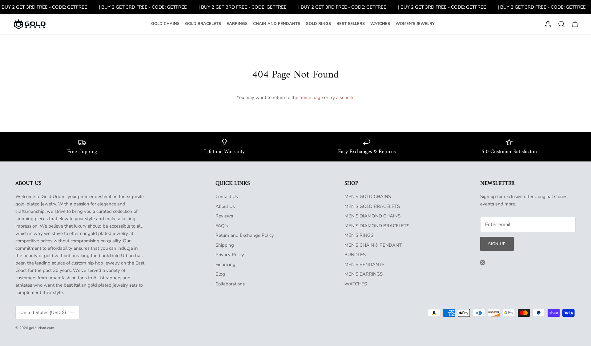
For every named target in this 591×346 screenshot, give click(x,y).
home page (311, 97)
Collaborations (230, 284)
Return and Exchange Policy (244, 235)
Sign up (497, 244)
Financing (225, 264)
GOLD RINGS (318, 23)
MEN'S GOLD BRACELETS (372, 206)
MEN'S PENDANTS (364, 264)
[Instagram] (482, 262)
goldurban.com (41, 327)
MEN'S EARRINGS (363, 274)
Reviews (224, 216)
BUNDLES (355, 255)
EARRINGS (237, 23)
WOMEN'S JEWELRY (415, 23)
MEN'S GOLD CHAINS (367, 196)
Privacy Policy (229, 255)
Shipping (224, 245)
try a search (341, 97)
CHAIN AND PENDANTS (276, 23)
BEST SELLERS (350, 23)
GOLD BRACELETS (203, 23)
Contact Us (226, 196)
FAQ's (221, 226)
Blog (220, 274)
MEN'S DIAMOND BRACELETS (376, 226)
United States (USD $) (43, 312)
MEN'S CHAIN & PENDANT (373, 245)
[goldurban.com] (29, 24)
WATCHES (380, 23)
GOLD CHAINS (165, 23)
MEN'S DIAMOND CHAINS (372, 216)
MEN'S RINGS (358, 235)
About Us (225, 206)
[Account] (547, 24)
